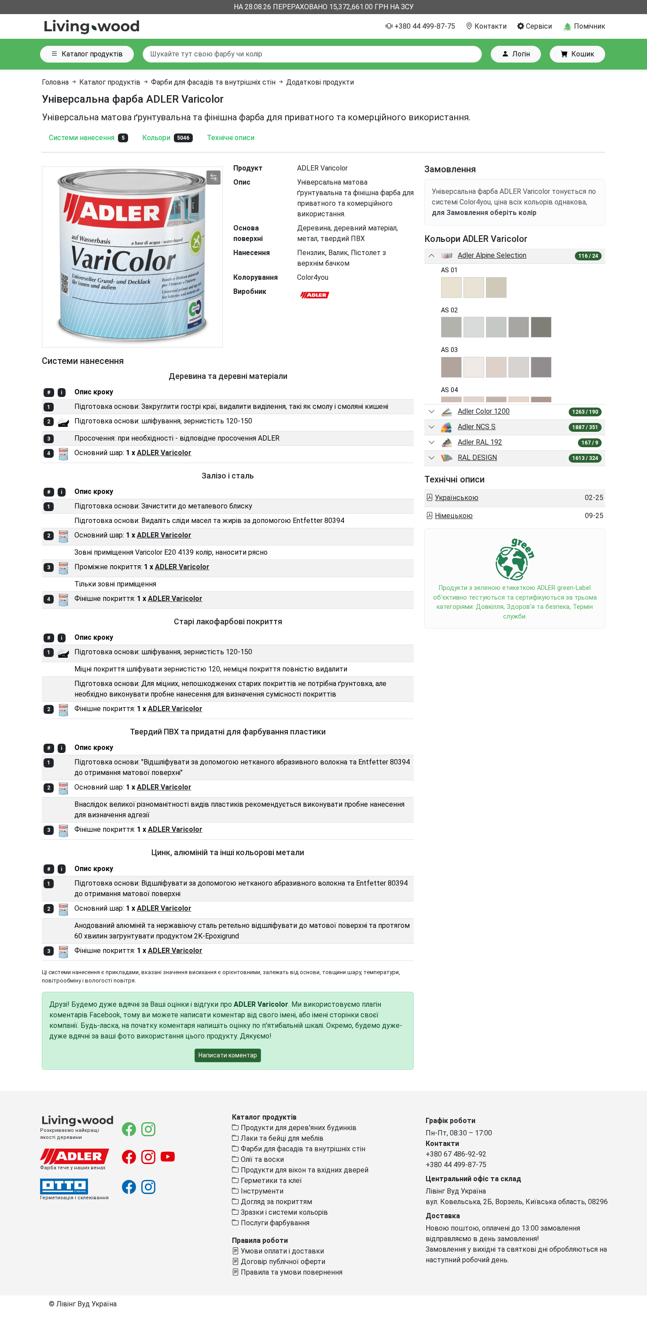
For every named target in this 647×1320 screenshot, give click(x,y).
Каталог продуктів (92, 54)
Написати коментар (228, 1055)
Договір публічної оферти (282, 1261)
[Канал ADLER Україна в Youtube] (167, 1160)
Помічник (588, 26)
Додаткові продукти (320, 82)
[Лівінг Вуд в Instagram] (148, 1132)
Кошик (582, 54)
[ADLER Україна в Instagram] (149, 1160)
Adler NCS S (477, 427)
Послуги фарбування (274, 1223)
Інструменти (261, 1191)
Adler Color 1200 (484, 411)
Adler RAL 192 (480, 442)
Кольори (166, 137)
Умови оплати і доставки (281, 1251)
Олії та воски (261, 1159)
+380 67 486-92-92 (456, 1154)
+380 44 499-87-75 (424, 26)
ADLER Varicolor (164, 453)
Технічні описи (230, 137)
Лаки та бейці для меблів (281, 1138)
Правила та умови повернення (290, 1272)
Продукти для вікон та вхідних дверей (303, 1170)
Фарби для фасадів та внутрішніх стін (213, 82)
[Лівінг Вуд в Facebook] (130, 1132)
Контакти (490, 26)
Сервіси (538, 26)
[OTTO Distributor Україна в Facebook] (130, 1190)
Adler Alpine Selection (492, 255)
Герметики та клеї (270, 1180)
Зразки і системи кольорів (283, 1212)
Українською (456, 497)
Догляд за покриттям (275, 1202)
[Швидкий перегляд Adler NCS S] (431, 427)
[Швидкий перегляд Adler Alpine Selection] (431, 256)
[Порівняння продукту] (213, 177)
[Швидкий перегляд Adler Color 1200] (431, 412)
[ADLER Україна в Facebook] (130, 1160)
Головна (55, 82)
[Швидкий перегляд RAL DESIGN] (431, 458)
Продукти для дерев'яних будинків (298, 1127)
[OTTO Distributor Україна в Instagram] (148, 1190)
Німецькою (454, 516)
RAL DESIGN (477, 457)
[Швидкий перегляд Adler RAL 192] (431, 443)
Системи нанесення (87, 137)
